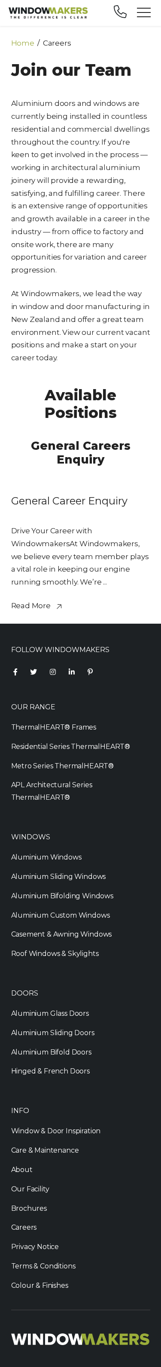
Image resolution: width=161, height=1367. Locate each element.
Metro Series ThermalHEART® (62, 766)
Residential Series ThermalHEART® (71, 746)
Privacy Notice (35, 1247)
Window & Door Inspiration (56, 1131)
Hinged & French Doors (50, 1071)
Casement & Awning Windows (61, 934)
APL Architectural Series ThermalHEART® (51, 791)
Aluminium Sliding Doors (52, 1033)
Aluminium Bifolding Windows (62, 896)
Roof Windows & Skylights (55, 953)
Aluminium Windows (46, 857)
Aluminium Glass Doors (50, 1013)
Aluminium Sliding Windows (58, 876)
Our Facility (30, 1189)
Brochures (29, 1208)
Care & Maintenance (45, 1150)
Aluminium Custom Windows (60, 915)
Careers (24, 1227)
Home (22, 43)
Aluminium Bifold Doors (51, 1052)
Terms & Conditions (43, 1266)
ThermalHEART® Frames (54, 727)
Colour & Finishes (39, 1285)
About (22, 1170)
